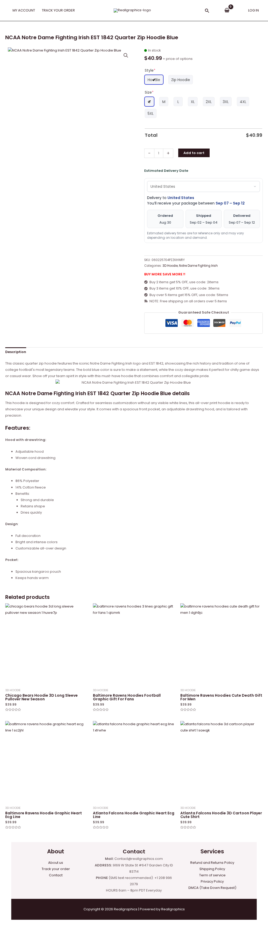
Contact (56, 875)
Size (149, 92)
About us (55, 862)
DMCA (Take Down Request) (212, 887)
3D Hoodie (170, 266)
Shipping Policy (212, 868)
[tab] (15, 352)
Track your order (56, 868)
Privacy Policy (212, 881)
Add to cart (193, 152)
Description (15, 351)
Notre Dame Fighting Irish (198, 266)
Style (150, 70)
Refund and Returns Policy (212, 862)
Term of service (212, 875)
